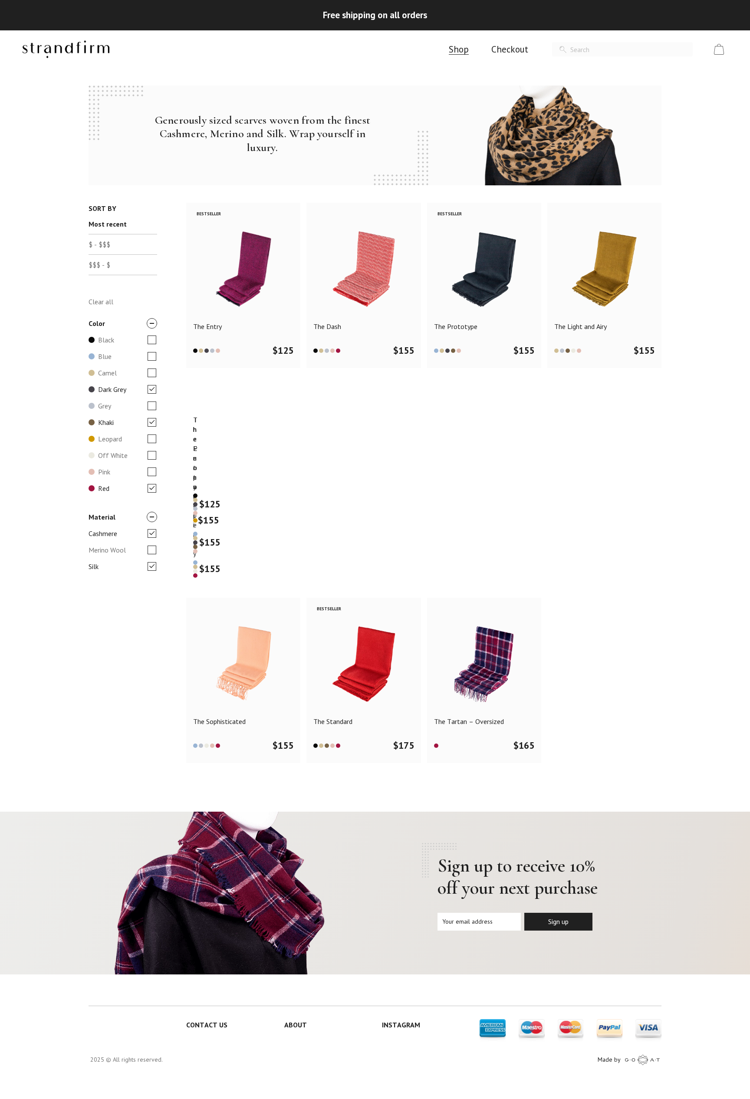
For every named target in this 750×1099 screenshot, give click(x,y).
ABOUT (295, 1024)
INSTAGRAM (401, 1024)
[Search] (563, 50)
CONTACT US (206, 1024)
